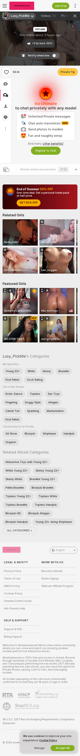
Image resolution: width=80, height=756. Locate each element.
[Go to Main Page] (24, 5)
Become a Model (51, 571)
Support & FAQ (13, 629)
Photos (69, 16)
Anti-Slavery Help (14, 608)
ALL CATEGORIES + (19, 530)
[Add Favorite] (6, 72)
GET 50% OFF (29, 202)
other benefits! (53, 143)
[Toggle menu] (4, 6)
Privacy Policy (12, 571)
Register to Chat (45, 150)
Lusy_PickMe (14, 356)
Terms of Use (12, 578)
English (60, 550)
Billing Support (13, 636)
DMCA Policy (12, 586)
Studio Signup (50, 578)
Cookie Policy (48, 740)
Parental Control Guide (18, 601)
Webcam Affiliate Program (57, 586)
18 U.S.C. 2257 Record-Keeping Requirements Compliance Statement (38, 721)
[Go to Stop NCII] (27, 706)
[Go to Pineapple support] (7, 706)
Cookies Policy (13, 593)
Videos (48, 16)
